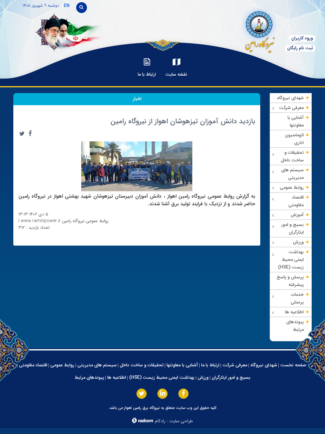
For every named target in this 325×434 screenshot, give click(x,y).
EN (67, 5)
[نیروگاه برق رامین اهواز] (244, 30)
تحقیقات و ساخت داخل (141, 365)
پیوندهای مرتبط (89, 377)
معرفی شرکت (234, 365)
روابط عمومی (62, 365)
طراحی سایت (181, 420)
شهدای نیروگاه (263, 365)
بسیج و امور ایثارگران (231, 377)
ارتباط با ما (210, 365)
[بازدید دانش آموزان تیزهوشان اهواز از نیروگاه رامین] (137, 165)
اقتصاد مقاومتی (33, 365)
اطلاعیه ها (116, 377)
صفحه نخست (293, 365)
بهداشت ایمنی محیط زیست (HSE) (162, 377)
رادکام (160, 420)
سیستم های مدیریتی (97, 365)
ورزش (203, 377)
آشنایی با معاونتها (182, 365)
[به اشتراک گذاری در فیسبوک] (30, 133)
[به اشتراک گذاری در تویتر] (22, 133)
